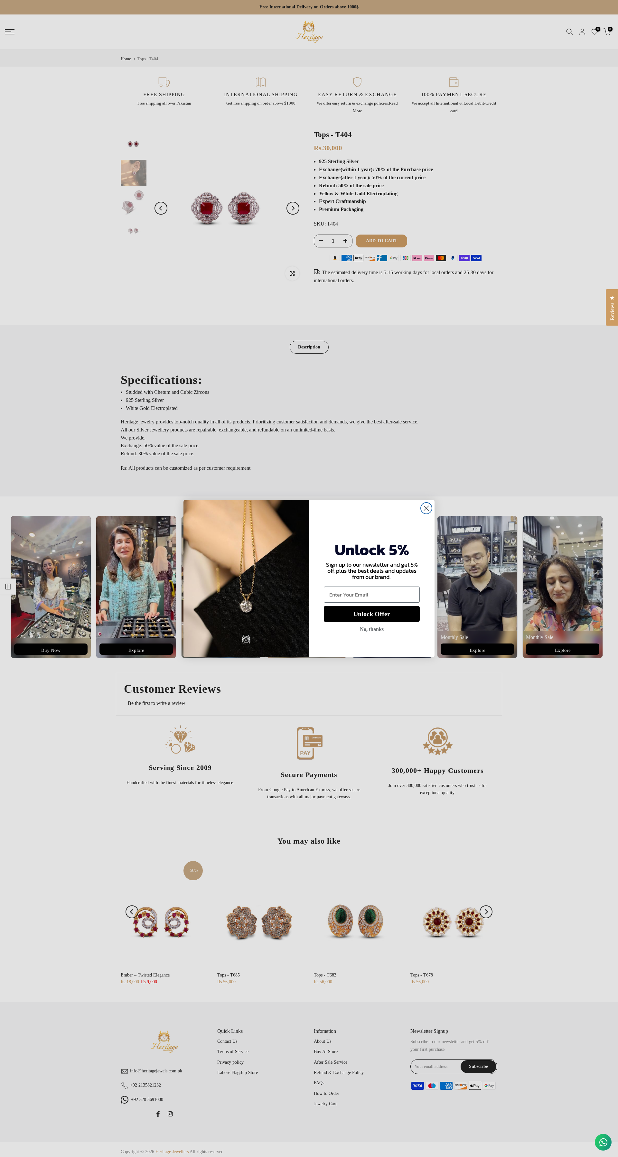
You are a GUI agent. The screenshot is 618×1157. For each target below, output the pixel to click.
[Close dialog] (426, 508)
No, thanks (372, 629)
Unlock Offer (371, 613)
